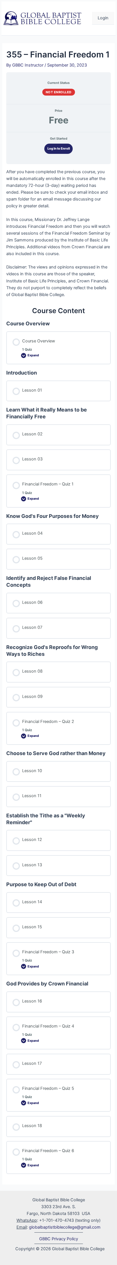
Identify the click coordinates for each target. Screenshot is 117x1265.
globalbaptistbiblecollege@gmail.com (65, 1227)
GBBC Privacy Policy (58, 1238)
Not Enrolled (59, 92)
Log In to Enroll (58, 148)
